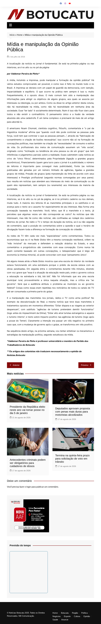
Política (84, 613)
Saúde (55, 620)
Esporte (67, 616)
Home (19, 35)
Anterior (16, 365)
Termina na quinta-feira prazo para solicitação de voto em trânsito (72, 458)
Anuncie (64, 620)
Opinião (86, 616)
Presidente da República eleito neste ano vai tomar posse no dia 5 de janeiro (27, 410)
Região (75, 613)
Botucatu (65, 613)
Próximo (84, 365)
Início (12, 35)
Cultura (77, 616)
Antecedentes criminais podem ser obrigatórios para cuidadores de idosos (28, 463)
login (28, 487)
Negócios (56, 616)
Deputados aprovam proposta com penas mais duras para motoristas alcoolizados (72, 411)
